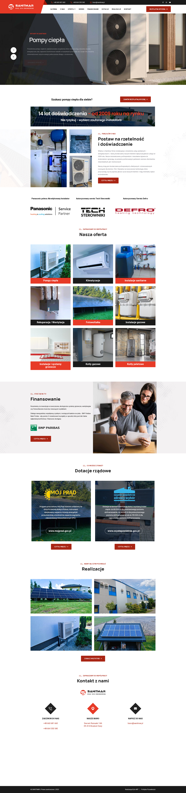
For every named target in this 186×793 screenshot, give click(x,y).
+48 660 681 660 (59, 2)
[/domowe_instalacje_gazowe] (135, 303)
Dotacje (105, 9)
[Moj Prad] (61, 511)
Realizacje (116, 9)
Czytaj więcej (107, 180)
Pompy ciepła (50, 280)
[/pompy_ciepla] (51, 261)
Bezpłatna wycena (157, 9)
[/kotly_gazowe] (93, 345)
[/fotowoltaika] (93, 303)
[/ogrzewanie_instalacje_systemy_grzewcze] (51, 345)
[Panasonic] (51, 208)
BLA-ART (135, 789)
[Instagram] (166, 2)
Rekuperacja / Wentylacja (50, 322)
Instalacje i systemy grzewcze (51, 365)
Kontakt (127, 9)
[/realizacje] (61, 596)
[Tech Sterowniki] (93, 209)
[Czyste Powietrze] (125, 511)
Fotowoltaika (93, 322)
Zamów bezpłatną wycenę (134, 99)
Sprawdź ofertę (40, 63)
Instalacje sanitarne (135, 280)
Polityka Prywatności (148, 789)
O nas (62, 9)
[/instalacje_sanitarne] (135, 261)
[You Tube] (170, 2)
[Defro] (135, 208)
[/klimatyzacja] (93, 261)
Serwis (81, 9)
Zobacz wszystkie (92, 658)
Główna (53, 9)
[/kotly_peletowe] (135, 345)
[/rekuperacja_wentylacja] (51, 303)
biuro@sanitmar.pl (99, 2)
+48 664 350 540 (79, 2)
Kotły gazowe (93, 364)
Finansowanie (93, 9)
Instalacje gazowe (135, 322)
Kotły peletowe (135, 364)
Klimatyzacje (93, 280)
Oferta (71, 9)
